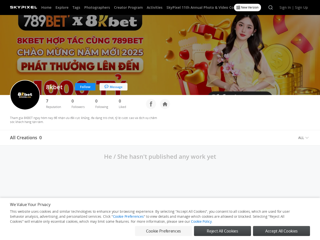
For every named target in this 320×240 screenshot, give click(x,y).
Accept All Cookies (281, 231)
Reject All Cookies (222, 231)
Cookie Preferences (128, 216)
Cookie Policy (201, 221)
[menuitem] (304, 138)
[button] (304, 138)
